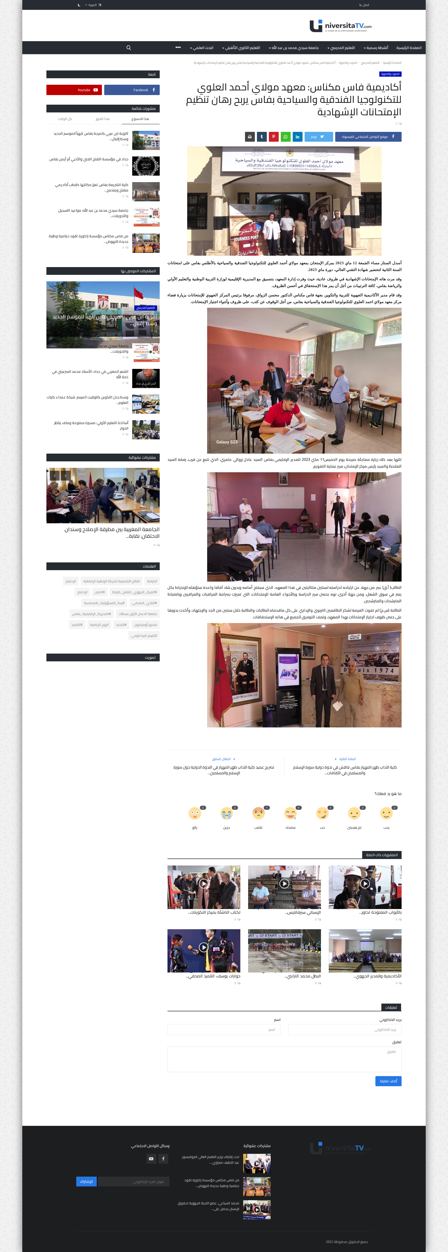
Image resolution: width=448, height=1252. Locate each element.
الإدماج (82, 592)
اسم (277, 1020)
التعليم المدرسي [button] (342, 47)
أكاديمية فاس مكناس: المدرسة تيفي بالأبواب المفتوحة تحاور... (369, 909)
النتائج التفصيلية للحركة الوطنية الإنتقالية (111, 581)
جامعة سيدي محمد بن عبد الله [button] (295, 47)
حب (322, 827)
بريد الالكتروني (390, 1020)
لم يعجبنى (354, 827)
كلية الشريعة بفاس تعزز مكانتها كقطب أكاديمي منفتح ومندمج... (91, 187)
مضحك (290, 827)
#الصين (100, 592)
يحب (386, 827)
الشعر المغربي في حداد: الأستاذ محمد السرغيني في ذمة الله (90, 374)
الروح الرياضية (99, 624)
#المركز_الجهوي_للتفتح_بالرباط (134, 592)
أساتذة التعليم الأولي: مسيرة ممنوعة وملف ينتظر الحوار (91, 425)
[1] (79, 5)
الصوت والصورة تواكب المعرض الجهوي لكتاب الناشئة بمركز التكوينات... (206, 909)
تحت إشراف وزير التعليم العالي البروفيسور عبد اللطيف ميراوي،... (210, 1159)
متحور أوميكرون (145, 624)
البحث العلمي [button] (202, 47)
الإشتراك (86, 1181)
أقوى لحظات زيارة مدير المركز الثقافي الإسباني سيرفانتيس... (288, 909)
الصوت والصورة (348, 62)
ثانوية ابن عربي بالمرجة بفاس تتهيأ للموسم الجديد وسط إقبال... (91, 136)
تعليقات (391, 1007)
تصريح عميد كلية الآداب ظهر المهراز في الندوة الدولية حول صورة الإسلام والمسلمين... (223, 770)
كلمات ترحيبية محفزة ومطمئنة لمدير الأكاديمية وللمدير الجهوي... (370, 973)
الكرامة (152, 581)
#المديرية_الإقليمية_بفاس (91, 614)
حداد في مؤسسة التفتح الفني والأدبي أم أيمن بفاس (88, 159)
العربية (93, 5)
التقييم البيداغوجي (144, 635)
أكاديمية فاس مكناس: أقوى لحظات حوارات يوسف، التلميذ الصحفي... (208, 973)
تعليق (397, 1042)
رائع (194, 827)
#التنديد (121, 624)
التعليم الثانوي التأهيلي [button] (242, 47)
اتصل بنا (364, 5)
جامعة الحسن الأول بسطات (137, 614)
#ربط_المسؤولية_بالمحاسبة (104, 603)
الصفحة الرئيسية (409, 47)
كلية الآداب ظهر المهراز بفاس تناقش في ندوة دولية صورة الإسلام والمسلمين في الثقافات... (345, 770)
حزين (226, 827)
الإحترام (71, 581)
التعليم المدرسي (370, 62)
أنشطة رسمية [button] (377, 47)
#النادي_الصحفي (144, 603)
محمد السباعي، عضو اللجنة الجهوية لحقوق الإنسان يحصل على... (208, 1206)
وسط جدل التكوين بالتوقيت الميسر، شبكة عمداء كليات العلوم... (87, 400)
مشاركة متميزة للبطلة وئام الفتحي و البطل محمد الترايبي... (289, 973)
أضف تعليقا (388, 1081)
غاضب (258, 827)
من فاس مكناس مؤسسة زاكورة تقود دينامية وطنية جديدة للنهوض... (88, 238)
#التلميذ (77, 624)
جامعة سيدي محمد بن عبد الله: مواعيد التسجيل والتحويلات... (93, 213)
